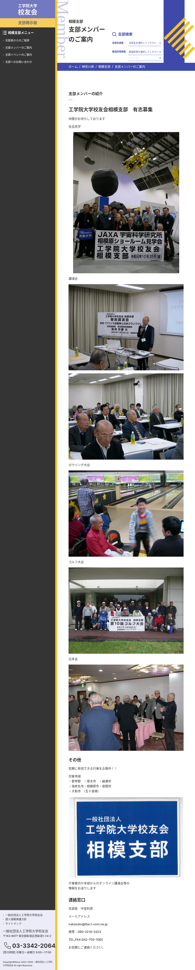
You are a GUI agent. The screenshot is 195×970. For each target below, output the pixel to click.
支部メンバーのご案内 (18, 47)
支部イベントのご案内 (18, 54)
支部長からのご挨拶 (17, 40)
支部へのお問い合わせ (18, 61)
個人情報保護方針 (16, 919)
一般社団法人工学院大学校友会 (24, 915)
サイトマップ (13, 923)
